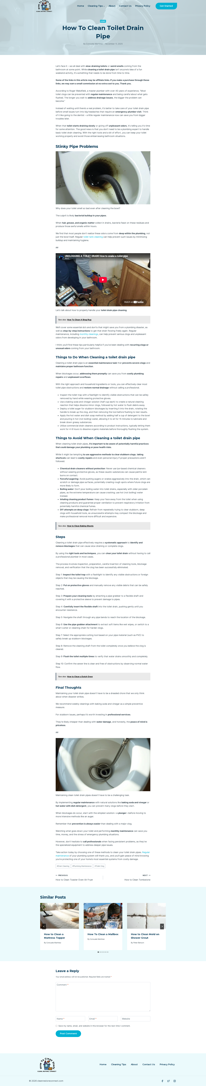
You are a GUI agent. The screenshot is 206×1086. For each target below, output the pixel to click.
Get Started (166, 6)
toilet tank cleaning (93, 237)
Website (126, 1019)
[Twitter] (168, 1081)
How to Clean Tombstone (137, 877)
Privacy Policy (142, 6)
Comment (62, 984)
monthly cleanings (89, 334)
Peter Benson (138, 943)
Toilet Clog (99, 866)
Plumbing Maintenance (81, 866)
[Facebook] (162, 1081)
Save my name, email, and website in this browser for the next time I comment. (94, 1026)
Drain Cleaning (63, 866)
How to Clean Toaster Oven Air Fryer (74, 877)
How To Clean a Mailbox (103, 934)
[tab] (98, 952)
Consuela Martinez (94, 44)
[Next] (162, 926)
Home (80, 6)
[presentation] (59, 916)
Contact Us (125, 6)
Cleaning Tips (118, 1064)
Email (92, 1019)
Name (60, 1019)
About (112, 6)
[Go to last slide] (44, 926)
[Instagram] (174, 1081)
